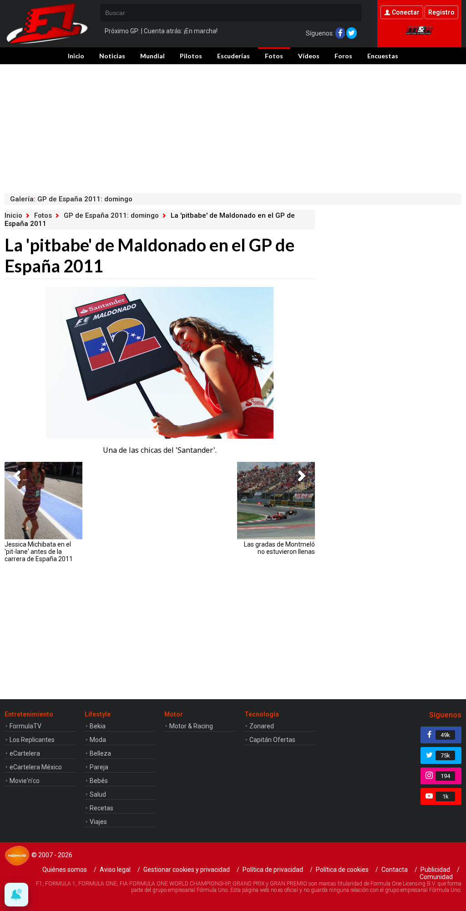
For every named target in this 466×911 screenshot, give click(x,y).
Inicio (76, 56)
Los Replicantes (32, 739)
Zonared (261, 726)
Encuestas (382, 56)
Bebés (99, 780)
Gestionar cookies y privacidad (186, 869)
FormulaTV (25, 726)
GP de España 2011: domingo (111, 215)
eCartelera (25, 753)
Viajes (98, 821)
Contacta (394, 869)
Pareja (99, 767)
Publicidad (435, 869)
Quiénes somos (64, 869)
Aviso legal (115, 869)
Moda (98, 739)
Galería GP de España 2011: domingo (71, 199)
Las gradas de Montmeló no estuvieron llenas (279, 548)
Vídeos (308, 56)
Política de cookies (342, 869)
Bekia (98, 726)
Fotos (274, 56)
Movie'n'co (25, 780)
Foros (343, 56)
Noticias (112, 56)
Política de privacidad (273, 869)
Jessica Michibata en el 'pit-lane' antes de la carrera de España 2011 (39, 552)
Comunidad (436, 876)
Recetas (101, 808)
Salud (98, 794)
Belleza (100, 753)
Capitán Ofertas (272, 739)
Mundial (152, 56)
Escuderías (233, 56)
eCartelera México (36, 767)
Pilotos (191, 56)
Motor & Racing (191, 726)
